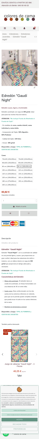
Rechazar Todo (19, 424)
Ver (19, 375)
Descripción (6, 239)
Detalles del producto (10, 243)
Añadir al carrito (21, 206)
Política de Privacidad (19, 410)
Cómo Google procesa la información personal (19, 414)
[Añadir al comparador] (10, 213)
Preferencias (19, 429)
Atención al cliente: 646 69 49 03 (15, 5)
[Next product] (36, 36)
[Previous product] (35, 36)
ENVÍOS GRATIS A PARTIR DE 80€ (17, 3)
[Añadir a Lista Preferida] (28, 213)
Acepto (19, 420)
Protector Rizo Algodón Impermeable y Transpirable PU (19, 365)
